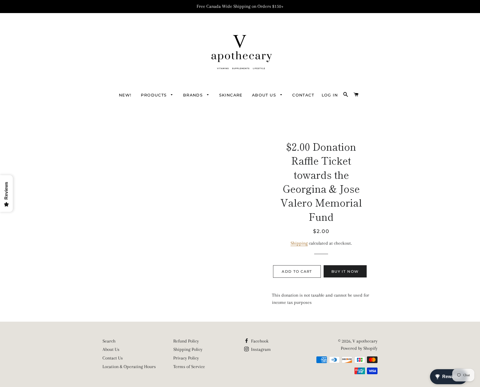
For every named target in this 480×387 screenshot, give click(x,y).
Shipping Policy (187, 349)
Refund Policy (186, 341)
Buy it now (345, 271)
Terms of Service (189, 366)
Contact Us (112, 358)
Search (109, 341)
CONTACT (303, 95)
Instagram (260, 349)
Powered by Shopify (359, 348)
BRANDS (193, 95)
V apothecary (365, 341)
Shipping (299, 243)
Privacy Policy (186, 358)
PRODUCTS (154, 95)
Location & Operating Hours (129, 366)
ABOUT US (265, 95)
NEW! (125, 95)
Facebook (259, 341)
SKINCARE (230, 95)
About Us (110, 349)
